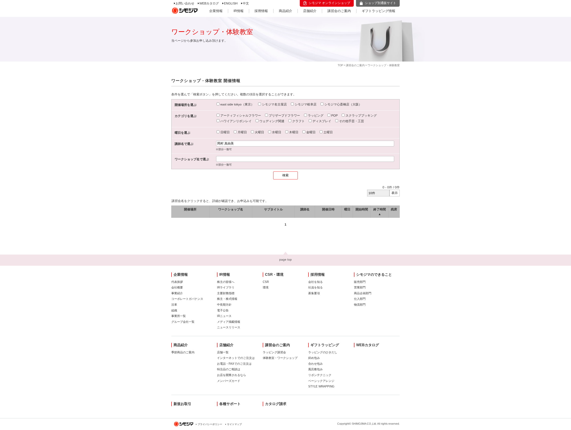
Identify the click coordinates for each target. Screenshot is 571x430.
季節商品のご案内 (182, 352)
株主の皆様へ (225, 282)
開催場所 (190, 209)
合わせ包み (315, 363)
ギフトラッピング (324, 345)
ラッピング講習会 (274, 352)
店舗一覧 (223, 352)
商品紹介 (285, 11)
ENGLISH (231, 3)
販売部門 (360, 282)
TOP (340, 65)
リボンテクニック (319, 375)
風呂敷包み (315, 369)
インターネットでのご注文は (236, 358)
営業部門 (360, 287)
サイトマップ (234, 424)
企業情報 (216, 11)
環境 (266, 287)
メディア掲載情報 (228, 321)
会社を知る (315, 282)
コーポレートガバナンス (187, 298)
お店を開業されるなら (231, 375)
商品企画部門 (362, 293)
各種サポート (230, 404)
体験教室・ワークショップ (280, 358)
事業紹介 (177, 293)
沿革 (174, 304)
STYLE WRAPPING (321, 386)
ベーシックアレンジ (321, 381)
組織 (174, 310)
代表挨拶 (177, 282)
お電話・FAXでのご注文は (234, 363)
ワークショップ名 (230, 209)
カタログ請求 (275, 404)
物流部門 (360, 304)
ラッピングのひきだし (322, 352)
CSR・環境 (274, 274)
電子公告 (223, 310)
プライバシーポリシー (210, 424)
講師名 (305, 209)
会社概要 (177, 287)
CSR (266, 282)
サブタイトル (273, 209)
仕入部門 (360, 298)
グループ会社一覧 (182, 321)
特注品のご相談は (228, 369)
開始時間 (362, 209)
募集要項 (314, 293)
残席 (394, 209)
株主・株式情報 (227, 298)
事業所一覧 (178, 316)
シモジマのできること (374, 274)
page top (285, 259)
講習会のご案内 (339, 11)
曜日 (347, 209)
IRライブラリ (225, 287)
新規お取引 (182, 404)
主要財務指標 (225, 293)
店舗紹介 (310, 11)
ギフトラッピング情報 (378, 11)
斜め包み (314, 358)
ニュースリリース (228, 327)
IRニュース (224, 316)
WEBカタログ (209, 3)
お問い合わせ (185, 3)
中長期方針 (224, 304)
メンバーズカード (228, 381)
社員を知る (315, 287)
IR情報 (239, 11)
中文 (246, 3)
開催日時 (328, 209)
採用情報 (261, 11)
